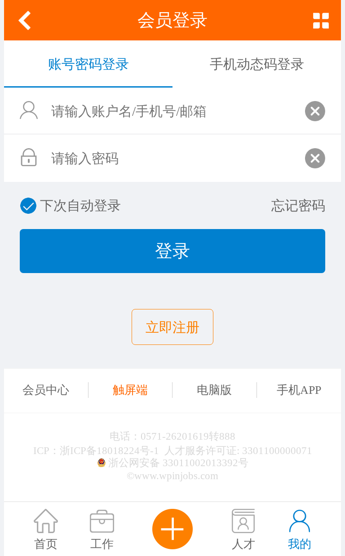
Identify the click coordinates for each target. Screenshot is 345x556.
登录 (172, 251)
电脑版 (214, 390)
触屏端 (130, 390)
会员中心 (45, 390)
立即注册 (172, 327)
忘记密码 (298, 205)
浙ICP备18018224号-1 (109, 450)
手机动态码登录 (257, 64)
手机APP (299, 390)
